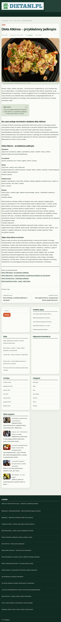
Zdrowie (35, 405)
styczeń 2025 (6, 398)
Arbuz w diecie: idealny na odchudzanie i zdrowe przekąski (17, 603)
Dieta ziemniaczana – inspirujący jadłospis (15, 278)
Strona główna (5, 20)
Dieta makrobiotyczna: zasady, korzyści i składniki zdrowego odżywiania (21, 557)
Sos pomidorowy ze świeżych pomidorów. (12, 576)
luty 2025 (5, 394)
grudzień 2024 (7, 402)
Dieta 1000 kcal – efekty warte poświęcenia (13, 543)
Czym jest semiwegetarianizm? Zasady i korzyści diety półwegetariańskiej (20, 448)
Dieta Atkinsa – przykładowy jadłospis (16, 111)
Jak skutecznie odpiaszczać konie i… (42, 321)
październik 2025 (7, 386)
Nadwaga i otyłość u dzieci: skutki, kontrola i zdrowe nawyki (17, 609)
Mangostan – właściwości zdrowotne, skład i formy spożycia (17, 517)
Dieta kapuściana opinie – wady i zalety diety (16, 281)
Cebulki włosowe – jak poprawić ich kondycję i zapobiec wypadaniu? (19, 570)
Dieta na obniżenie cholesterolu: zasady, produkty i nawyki (17, 537)
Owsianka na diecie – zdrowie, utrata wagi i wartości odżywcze (18, 524)
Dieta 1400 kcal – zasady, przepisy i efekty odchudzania (16, 596)
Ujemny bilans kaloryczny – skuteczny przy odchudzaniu (16, 550)
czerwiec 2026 (7, 382)
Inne (34, 390)
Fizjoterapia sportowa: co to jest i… (42, 325)
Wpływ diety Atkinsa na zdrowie (15, 113)
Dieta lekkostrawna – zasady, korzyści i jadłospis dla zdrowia (17, 530)
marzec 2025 (6, 390)
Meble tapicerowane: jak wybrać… (42, 317)
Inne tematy (36, 394)
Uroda (34, 402)
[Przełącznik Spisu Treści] (25, 107)
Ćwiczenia (35, 382)
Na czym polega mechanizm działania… (15, 109)
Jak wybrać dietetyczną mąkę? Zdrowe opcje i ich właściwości (18, 583)
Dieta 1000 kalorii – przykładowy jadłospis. (15, 272)
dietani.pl (31, 35)
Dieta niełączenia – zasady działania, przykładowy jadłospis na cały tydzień (26, 275)
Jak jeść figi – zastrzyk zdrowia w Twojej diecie (15, 354)
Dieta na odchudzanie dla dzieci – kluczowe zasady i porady (17, 563)
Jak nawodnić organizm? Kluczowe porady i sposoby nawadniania (19, 464)
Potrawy (35, 398)
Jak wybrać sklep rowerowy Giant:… (42, 314)
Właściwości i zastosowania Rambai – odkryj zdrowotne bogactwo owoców (21, 511)
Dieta (11, 20)
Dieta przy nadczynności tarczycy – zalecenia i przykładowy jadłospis (20, 503)
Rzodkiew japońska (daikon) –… (41, 329)
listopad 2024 (6, 405)
